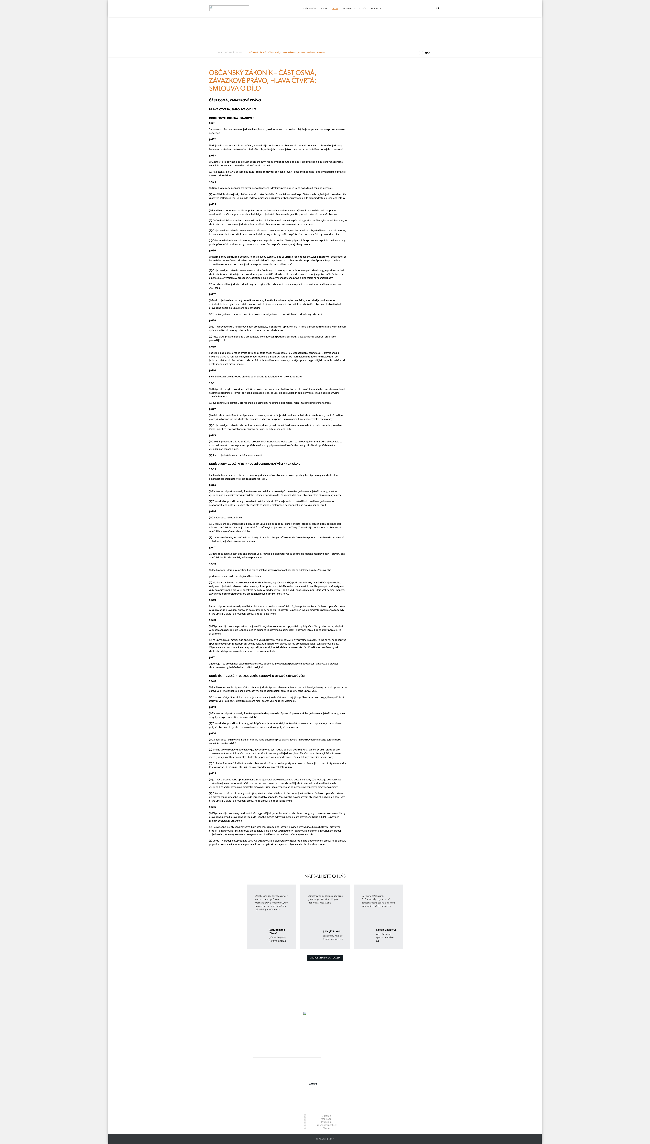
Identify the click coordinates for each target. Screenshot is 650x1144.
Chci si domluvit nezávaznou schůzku (152, 169)
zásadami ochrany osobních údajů (305, 1078)
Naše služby (309, 8)
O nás (363, 8)
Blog (335, 8)
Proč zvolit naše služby (148, 109)
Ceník (324, 8)
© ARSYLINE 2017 (325, 1139)
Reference (349, 8)
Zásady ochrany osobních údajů (348, 1070)
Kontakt (376, 8)
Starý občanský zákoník (230, 52)
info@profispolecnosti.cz (351, 1064)
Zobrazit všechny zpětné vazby (325, 958)
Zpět (427, 52)
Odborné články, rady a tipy (151, 103)
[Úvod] (212, 52)
